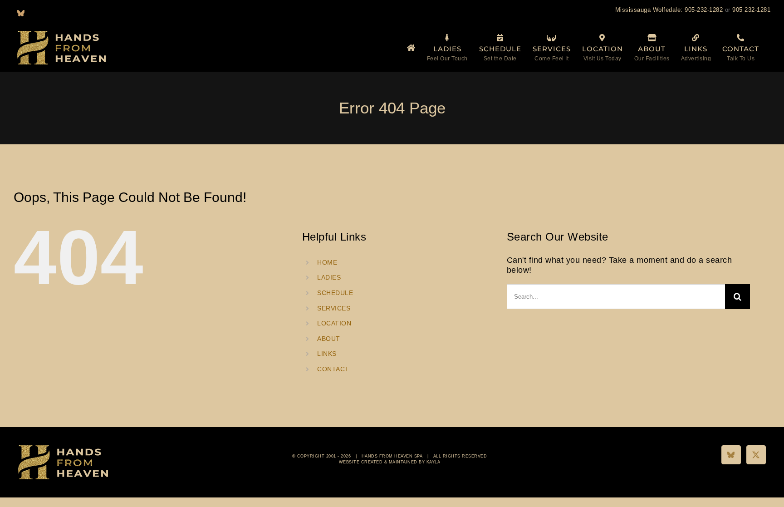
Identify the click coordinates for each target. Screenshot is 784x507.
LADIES (329, 277)
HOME (327, 262)
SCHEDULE (335, 292)
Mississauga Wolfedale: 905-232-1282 (669, 9)
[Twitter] (756, 454)
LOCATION (334, 323)
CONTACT (333, 369)
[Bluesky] (731, 454)
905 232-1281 (751, 9)
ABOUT (328, 338)
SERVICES (333, 308)
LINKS (327, 353)
